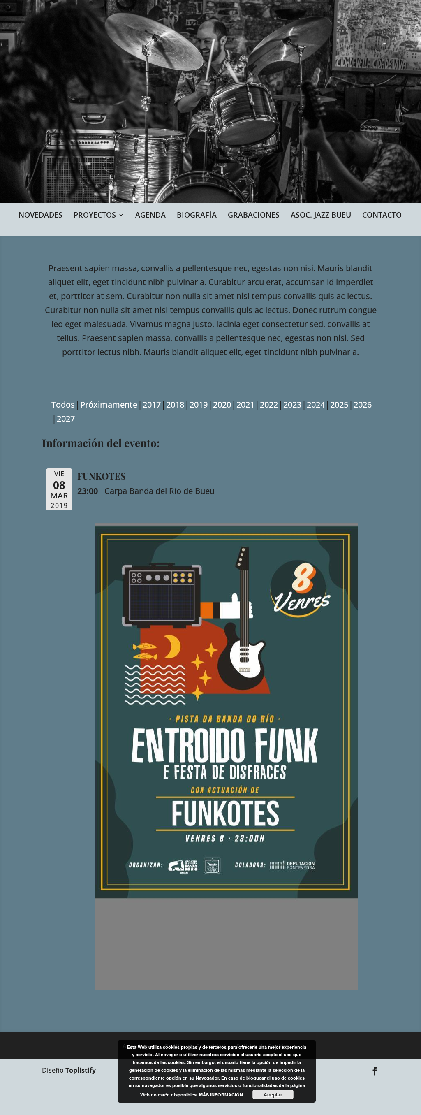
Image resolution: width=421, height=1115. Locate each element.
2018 (175, 404)
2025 (339, 404)
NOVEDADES (40, 215)
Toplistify (80, 1070)
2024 (316, 404)
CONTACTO (382, 215)
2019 (199, 404)
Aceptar (273, 1094)
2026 (363, 404)
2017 (152, 404)
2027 (66, 418)
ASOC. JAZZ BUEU (321, 215)
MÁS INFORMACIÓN (221, 1095)
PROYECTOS (95, 215)
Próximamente (108, 404)
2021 (245, 404)
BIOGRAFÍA (197, 215)
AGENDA (150, 215)
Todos (63, 404)
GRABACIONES (254, 215)
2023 (292, 404)
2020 (222, 404)
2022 (269, 404)
